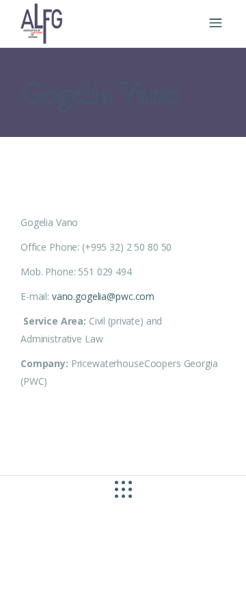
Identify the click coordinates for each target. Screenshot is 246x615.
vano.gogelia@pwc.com (103, 296)
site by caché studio (85, 588)
